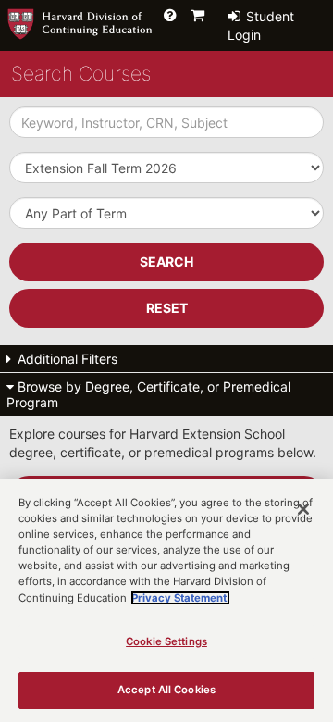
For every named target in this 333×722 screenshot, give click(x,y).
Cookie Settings (166, 641)
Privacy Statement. (180, 597)
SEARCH (166, 261)
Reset (167, 308)
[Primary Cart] (197, 15)
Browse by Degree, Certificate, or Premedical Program (148, 394)
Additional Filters (65, 359)
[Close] (303, 509)
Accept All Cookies (166, 689)
